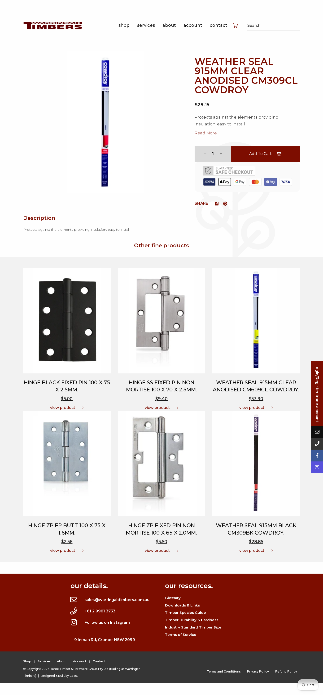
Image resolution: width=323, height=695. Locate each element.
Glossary (173, 598)
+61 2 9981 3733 (100, 611)
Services (146, 25)
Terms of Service (180, 634)
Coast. (74, 675)
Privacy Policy (258, 671)
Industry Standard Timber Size (193, 627)
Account (192, 25)
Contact (218, 25)
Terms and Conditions (224, 671)
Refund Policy (286, 671)
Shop (124, 25)
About (169, 25)
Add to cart (260, 153)
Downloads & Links (182, 605)
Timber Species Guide (185, 612)
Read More (206, 133)
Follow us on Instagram (107, 622)
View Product (62, 407)
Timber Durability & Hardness (191, 620)
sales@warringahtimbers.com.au (117, 600)
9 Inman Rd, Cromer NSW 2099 (104, 639)
